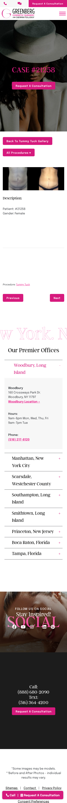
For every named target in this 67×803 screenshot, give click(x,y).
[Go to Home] (18, 13)
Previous (13, 298)
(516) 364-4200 (33, 702)
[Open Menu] (62, 13)
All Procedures (18, 152)
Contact (30, 788)
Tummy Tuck (23, 284)
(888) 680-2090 (33, 692)
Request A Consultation (47, 3)
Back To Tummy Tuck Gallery (28, 141)
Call (12, 795)
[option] (33, 178)
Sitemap (12, 788)
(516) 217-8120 (19, 439)
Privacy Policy (51, 788)
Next (57, 298)
